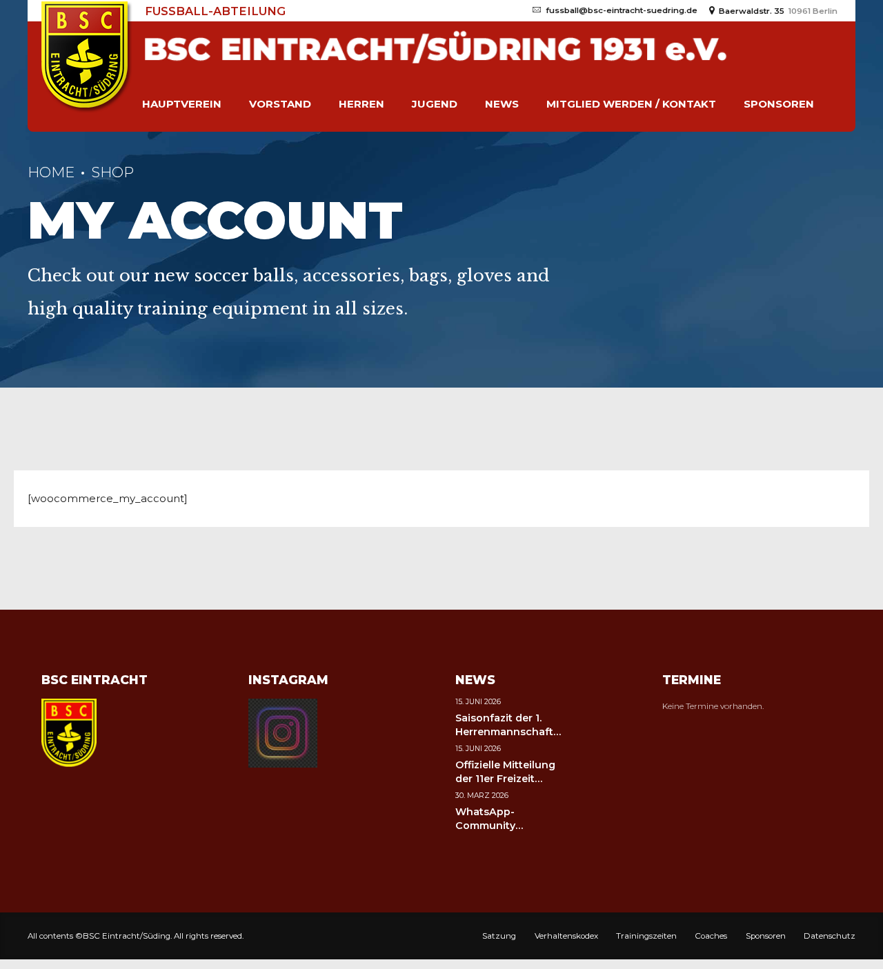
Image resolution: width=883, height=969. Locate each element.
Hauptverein (181, 103)
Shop (112, 172)
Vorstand (280, 103)
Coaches (711, 936)
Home (51, 172)
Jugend (434, 103)
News (502, 103)
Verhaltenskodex (566, 936)
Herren (361, 103)
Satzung (499, 936)
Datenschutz (829, 936)
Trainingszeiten (646, 936)
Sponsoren (779, 103)
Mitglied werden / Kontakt (631, 103)
